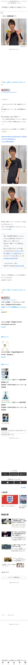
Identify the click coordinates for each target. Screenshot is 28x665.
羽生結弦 (5, 428)
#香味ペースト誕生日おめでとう (15, 253)
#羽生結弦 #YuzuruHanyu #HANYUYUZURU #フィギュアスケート (14, 431)
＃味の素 (5, 434)
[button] (24, 502)
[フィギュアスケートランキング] (5, 89)
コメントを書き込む (14, 577)
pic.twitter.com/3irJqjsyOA (11, 258)
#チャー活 (19, 251)
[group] (9, 502)
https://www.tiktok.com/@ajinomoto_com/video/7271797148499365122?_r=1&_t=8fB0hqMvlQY (14, 139)
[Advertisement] (14, 65)
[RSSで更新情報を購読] (20, 482)
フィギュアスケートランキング (8, 92)
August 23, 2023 (19, 265)
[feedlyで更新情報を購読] (7, 482)
